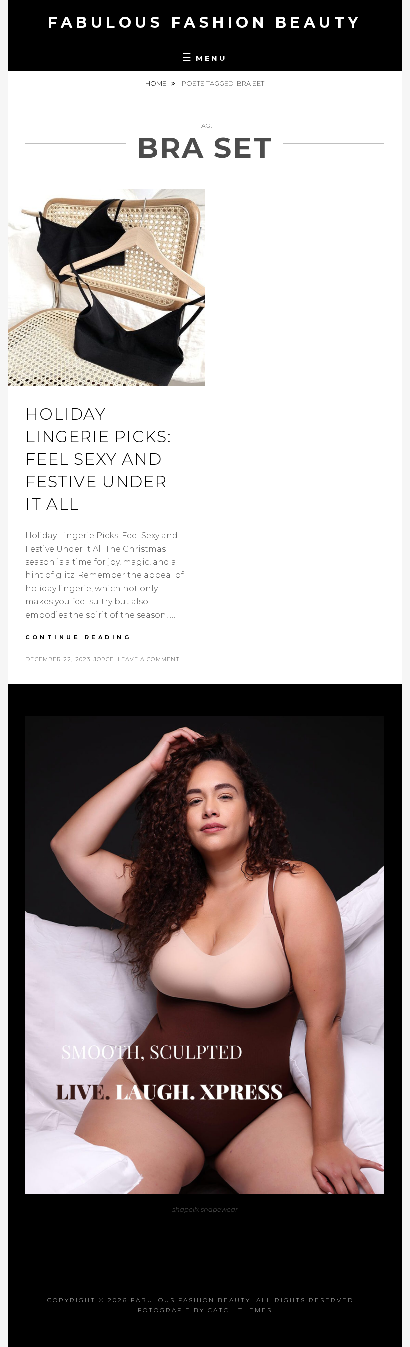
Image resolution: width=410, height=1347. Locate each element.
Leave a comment (149, 659)
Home (157, 83)
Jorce (104, 659)
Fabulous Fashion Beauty (205, 22)
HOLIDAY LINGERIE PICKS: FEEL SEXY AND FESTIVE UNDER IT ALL (99, 458)
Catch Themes (240, 1310)
